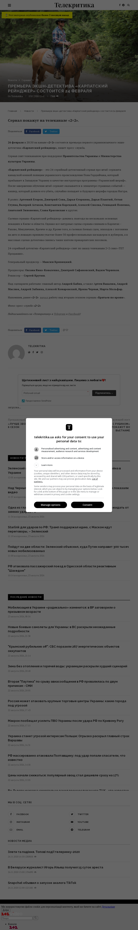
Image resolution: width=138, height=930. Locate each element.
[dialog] (69, 465)
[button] (69, 465)
